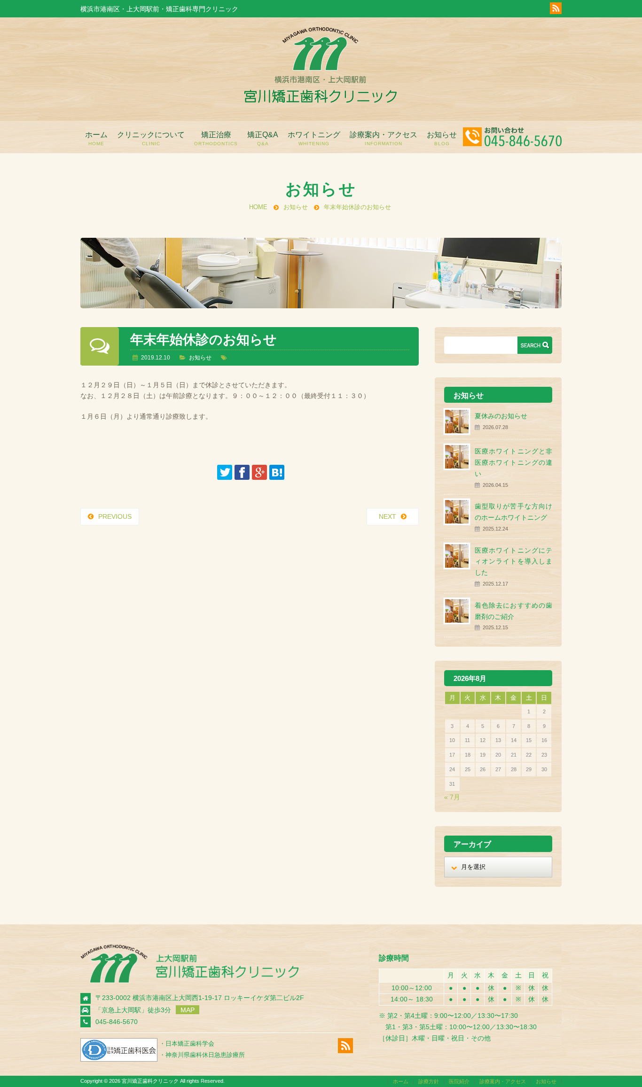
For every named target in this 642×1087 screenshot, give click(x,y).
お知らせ (442, 138)
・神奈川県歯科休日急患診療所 (202, 1054)
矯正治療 (216, 138)
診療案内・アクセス (383, 138)
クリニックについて (151, 138)
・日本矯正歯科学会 (186, 1043)
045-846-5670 (116, 1021)
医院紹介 (459, 1081)
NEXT (387, 516)
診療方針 (428, 1081)
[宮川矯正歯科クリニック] (320, 100)
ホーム (96, 138)
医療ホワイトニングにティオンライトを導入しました (513, 562)
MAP (187, 1010)
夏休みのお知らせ (501, 416)
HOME (258, 207)
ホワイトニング (314, 138)
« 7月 (452, 797)
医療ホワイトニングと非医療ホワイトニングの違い (513, 462)
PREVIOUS (115, 516)
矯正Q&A (262, 138)
